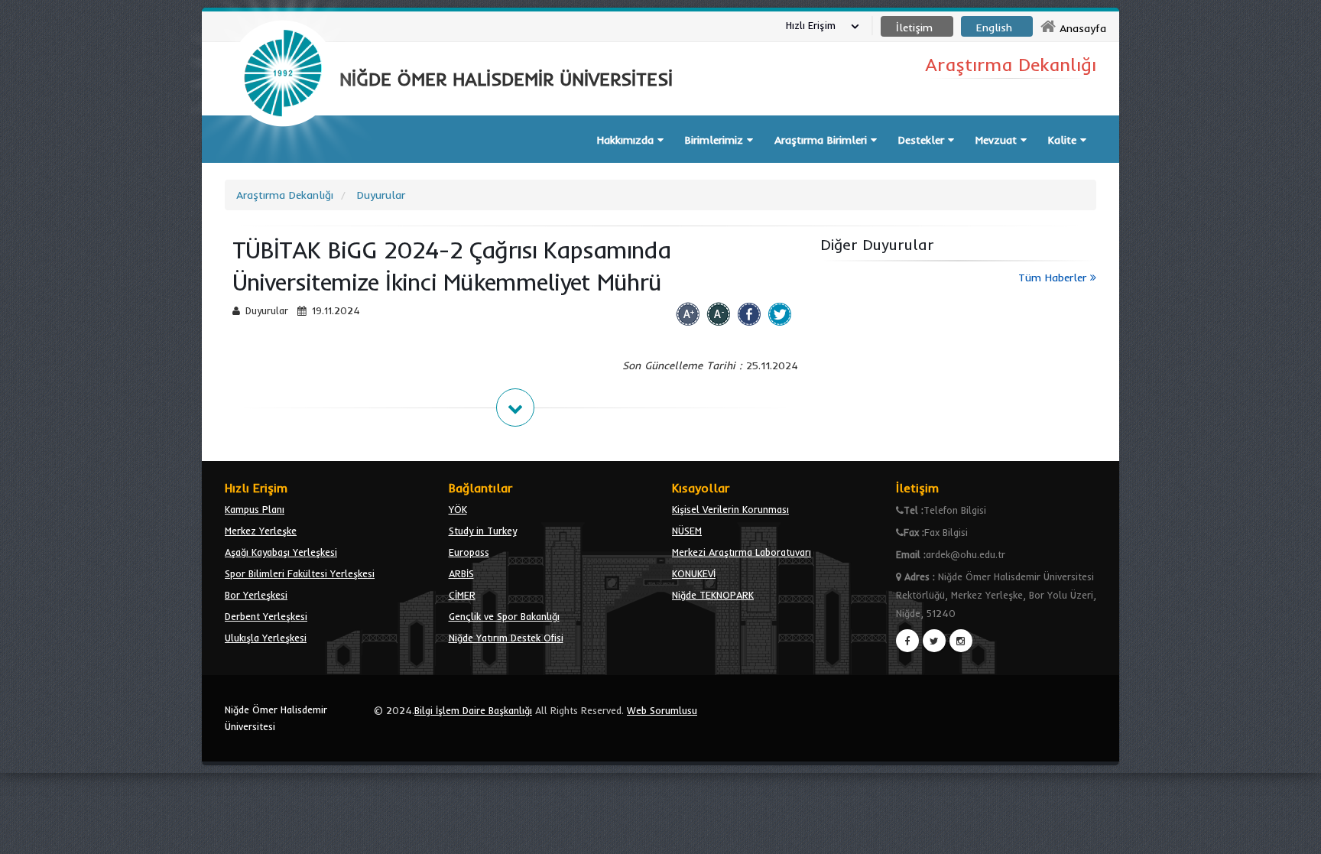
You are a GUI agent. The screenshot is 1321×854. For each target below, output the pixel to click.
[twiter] (934, 640)
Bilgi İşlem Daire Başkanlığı (473, 710)
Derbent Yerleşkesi (266, 616)
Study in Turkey (483, 530)
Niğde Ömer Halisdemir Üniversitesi (276, 717)
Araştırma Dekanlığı (284, 195)
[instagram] (960, 640)
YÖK (458, 509)
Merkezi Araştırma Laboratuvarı (741, 552)
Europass (469, 552)
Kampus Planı (254, 509)
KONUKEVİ (694, 573)
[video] (282, 162)
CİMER (462, 595)
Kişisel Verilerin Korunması (730, 509)
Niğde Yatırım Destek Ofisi (506, 638)
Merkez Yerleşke (261, 530)
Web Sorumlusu (662, 710)
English (994, 27)
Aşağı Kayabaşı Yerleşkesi (281, 552)
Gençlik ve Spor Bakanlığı (504, 616)
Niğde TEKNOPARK (713, 595)
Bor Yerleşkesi (256, 595)
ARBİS (461, 573)
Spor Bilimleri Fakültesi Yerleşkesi (300, 573)
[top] (1294, 835)
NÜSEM (687, 530)
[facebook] (907, 640)
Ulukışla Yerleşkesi (266, 638)
